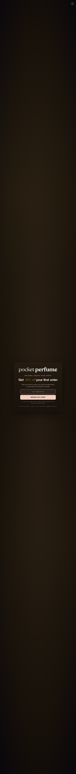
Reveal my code (38, 397)
